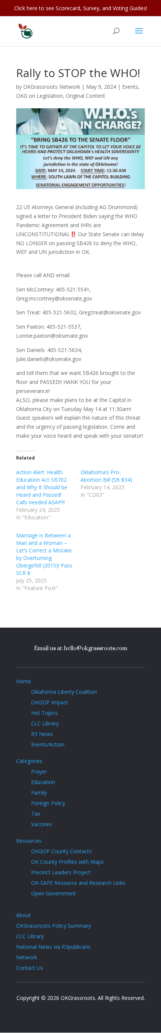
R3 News (42, 733)
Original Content (85, 95)
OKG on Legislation (39, 95)
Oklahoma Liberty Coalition (64, 691)
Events (130, 86)
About (23, 915)
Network (26, 957)
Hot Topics (44, 712)
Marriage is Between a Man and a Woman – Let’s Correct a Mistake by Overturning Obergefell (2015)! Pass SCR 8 (44, 554)
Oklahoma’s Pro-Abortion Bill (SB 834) (106, 476)
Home (23, 681)
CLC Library (45, 723)
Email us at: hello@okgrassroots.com (80, 648)
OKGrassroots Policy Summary (53, 925)
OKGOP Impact (49, 702)
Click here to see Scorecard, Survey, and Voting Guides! (80, 8)
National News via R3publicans (53, 946)
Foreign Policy (48, 803)
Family (39, 792)
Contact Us (29, 967)
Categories (29, 761)
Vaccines (41, 824)
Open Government (53, 893)
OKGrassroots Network (51, 86)
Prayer (39, 771)
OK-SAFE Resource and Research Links (78, 882)
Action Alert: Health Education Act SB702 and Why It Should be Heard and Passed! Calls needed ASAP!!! (41, 487)
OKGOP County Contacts (61, 851)
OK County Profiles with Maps (67, 861)
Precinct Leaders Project (61, 872)
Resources (29, 840)
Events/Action (47, 744)
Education (43, 782)
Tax (35, 813)
